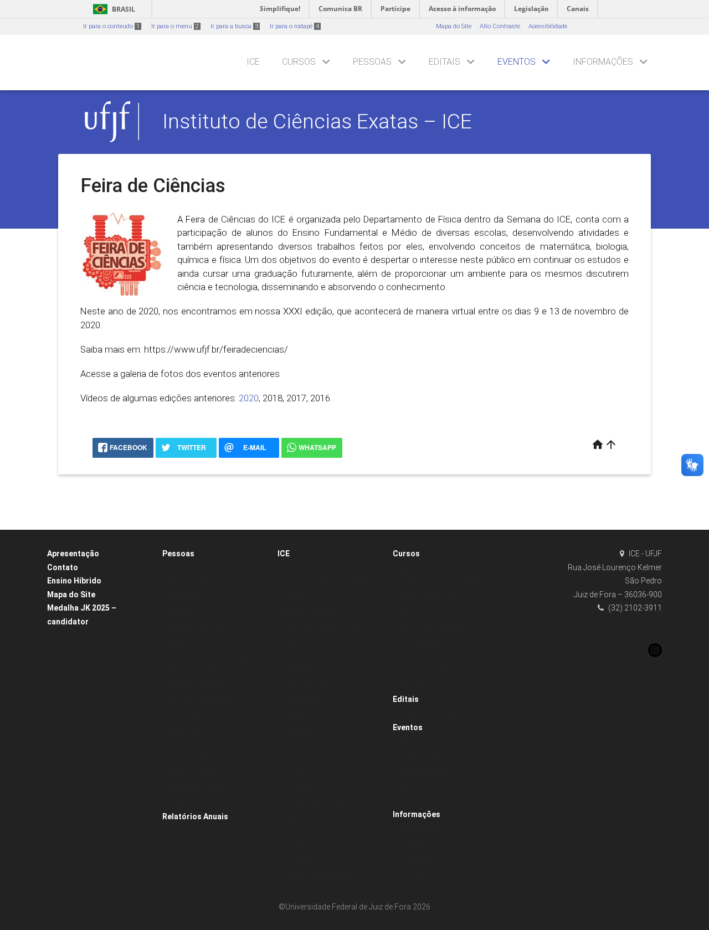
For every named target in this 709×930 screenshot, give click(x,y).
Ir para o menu (175, 26)
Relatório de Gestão (310, 612)
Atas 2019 (297, 817)
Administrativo (304, 568)
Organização (302, 744)
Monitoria (411, 612)
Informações (603, 61)
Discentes (182, 568)
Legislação (299, 729)
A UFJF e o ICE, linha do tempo (326, 582)
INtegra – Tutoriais (194, 670)
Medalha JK (300, 788)
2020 (249, 398)
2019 (405, 800)
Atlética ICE (184, 597)
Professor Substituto (426, 713)
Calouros (181, 641)
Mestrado (411, 685)
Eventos (516, 61)
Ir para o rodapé (294, 26)
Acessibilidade (547, 26)
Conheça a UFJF (307, 685)
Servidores (183, 715)
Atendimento (186, 729)
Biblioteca (182, 612)
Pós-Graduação (420, 641)
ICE (253, 61)
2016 (320, 398)
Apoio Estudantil (191, 582)
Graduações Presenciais (433, 627)
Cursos (299, 61)
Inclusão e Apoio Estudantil (206, 758)
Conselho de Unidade (314, 803)
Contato (62, 567)
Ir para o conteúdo (111, 26)
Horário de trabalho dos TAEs (325, 627)
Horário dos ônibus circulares (210, 656)
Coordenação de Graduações (440, 582)
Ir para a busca (234, 26)
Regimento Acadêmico (200, 685)
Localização (415, 858)
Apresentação (73, 553)
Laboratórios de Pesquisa (434, 670)
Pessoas (372, 61)
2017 (296, 398)
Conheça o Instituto (310, 758)
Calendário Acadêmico (201, 627)
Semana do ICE (539, 219)
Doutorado (413, 656)
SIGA (175, 803)
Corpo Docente (304, 861)
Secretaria (297, 670)
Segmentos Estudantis (200, 700)
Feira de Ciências (423, 771)
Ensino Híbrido (74, 580)
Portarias (296, 641)
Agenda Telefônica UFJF (433, 829)
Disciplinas (299, 846)
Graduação (414, 568)
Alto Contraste (500, 26)
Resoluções (299, 656)
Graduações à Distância (433, 597)
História (294, 715)
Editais (444, 61)
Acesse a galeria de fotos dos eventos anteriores (180, 373)
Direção (294, 597)
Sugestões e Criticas (427, 872)
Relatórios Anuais (195, 816)
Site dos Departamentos (317, 876)
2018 (272, 398)
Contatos (411, 843)
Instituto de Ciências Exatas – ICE (317, 121)
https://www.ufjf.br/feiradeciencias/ (216, 349)
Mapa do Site (453, 26)
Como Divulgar (419, 756)
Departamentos (305, 832)
